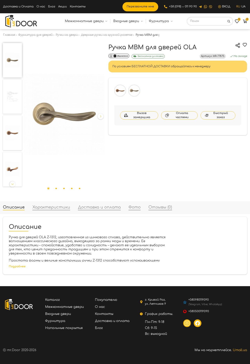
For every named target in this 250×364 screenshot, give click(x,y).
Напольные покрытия (64, 328)
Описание (14, 207)
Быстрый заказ (220, 115)
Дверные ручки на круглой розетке (106, 34)
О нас (41, 6)
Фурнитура (159, 21)
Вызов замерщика (141, 115)
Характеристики (51, 207)
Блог (51, 6)
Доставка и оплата (99, 207)
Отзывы (160, 207)
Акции (62, 6)
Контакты (78, 6)
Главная (9, 34)
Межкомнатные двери (84, 21)
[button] (12, 45)
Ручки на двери (67, 34)
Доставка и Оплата (18, 6)
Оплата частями (182, 115)
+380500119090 (198, 311)
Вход (226, 6)
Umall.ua (240, 350)
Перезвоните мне (140, 6)
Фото (135, 207)
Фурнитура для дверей (35, 34)
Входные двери (126, 21)
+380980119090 (198, 299)
